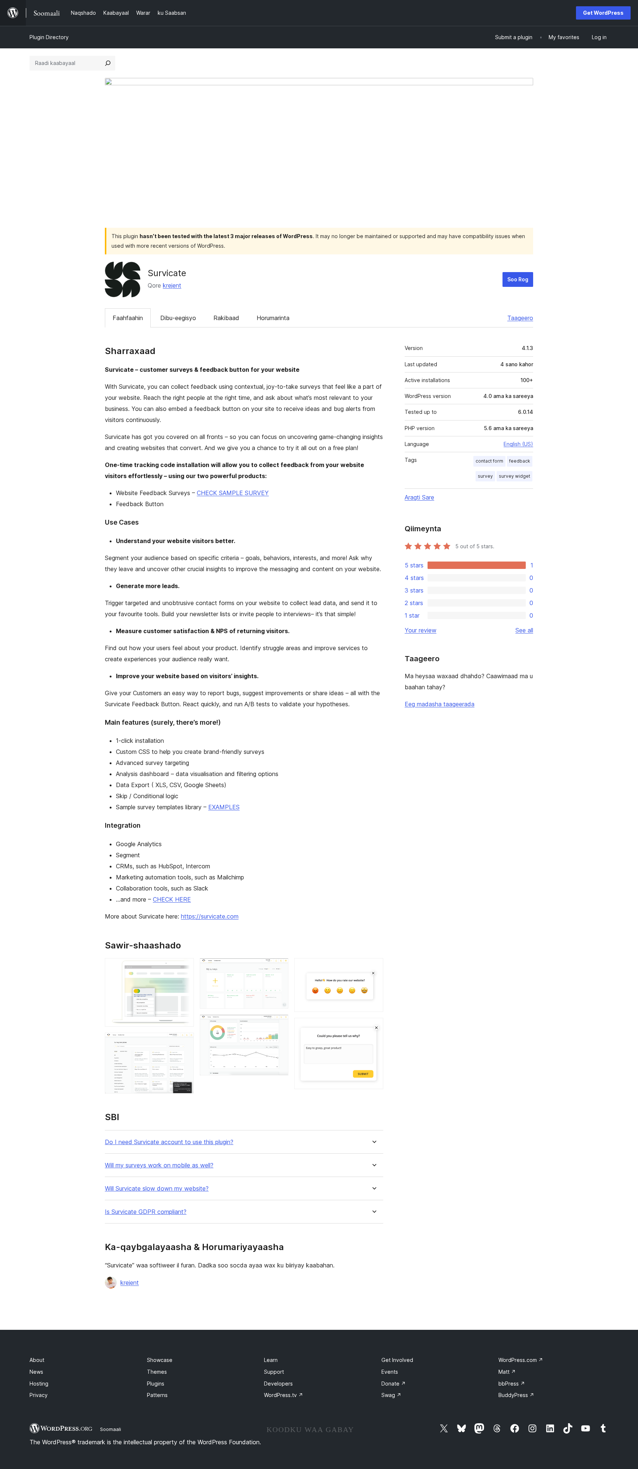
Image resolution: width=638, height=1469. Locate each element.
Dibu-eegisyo (178, 318)
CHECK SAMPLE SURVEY (233, 493)
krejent (172, 285)
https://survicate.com (210, 916)
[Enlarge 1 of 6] (184, 968)
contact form (489, 461)
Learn (271, 1360)
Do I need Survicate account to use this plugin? (169, 1142)
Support (274, 1372)
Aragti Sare (419, 497)
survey (485, 476)
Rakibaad (226, 318)
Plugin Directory (49, 37)
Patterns (157, 1395)
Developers (278, 1383)
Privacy (39, 1395)
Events (389, 1372)
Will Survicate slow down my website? (157, 1188)
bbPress (511, 1383)
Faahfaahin (128, 318)
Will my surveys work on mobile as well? (159, 1165)
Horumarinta (273, 318)
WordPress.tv (283, 1395)
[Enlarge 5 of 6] (373, 968)
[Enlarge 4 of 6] (278, 1024)
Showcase (159, 1360)
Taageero (520, 318)
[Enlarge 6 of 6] (373, 1028)
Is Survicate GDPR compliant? (145, 1211)
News (36, 1372)
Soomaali (110, 1429)
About (37, 1360)
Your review (420, 630)
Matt (507, 1372)
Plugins (155, 1383)
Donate (393, 1383)
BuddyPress (516, 1395)
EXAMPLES (224, 807)
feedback (519, 461)
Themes (157, 1372)
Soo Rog (517, 279)
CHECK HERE (172, 899)
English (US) (518, 444)
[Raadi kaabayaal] (107, 63)
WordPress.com (520, 1360)
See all (524, 630)
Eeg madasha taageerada (439, 704)
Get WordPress (603, 13)
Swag (391, 1395)
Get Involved (397, 1360)
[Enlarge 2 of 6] (184, 1042)
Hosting (39, 1383)
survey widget (514, 476)
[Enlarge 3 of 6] (278, 968)
